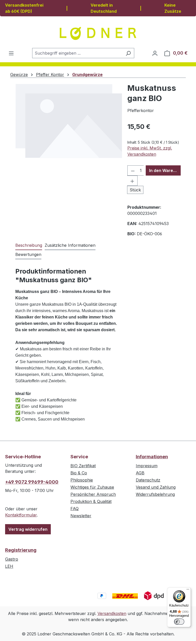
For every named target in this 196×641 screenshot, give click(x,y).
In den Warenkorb (165, 170)
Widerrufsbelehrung (155, 494)
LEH (9, 566)
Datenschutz (148, 480)
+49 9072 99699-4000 (31, 482)
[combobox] (77, 53)
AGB (140, 472)
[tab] (28, 245)
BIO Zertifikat (83, 465)
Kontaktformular (21, 514)
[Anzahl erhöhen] (132, 181)
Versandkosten (111, 613)
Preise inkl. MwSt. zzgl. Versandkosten (149, 151)
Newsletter (80, 515)
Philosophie (81, 480)
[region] (68, 138)
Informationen (152, 456)
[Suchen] (128, 53)
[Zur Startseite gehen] (98, 33)
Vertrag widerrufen (27, 529)
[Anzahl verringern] (132, 170)
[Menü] (11, 53)
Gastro (11, 559)
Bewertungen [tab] (28, 254)
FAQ (74, 508)
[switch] (179, 622)
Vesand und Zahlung (156, 487)
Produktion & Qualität (91, 501)
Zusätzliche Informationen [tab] (70, 245)
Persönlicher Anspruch (93, 494)
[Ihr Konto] (155, 53)
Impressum (146, 465)
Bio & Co (78, 472)
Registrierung (20, 550)
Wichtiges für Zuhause (92, 487)
